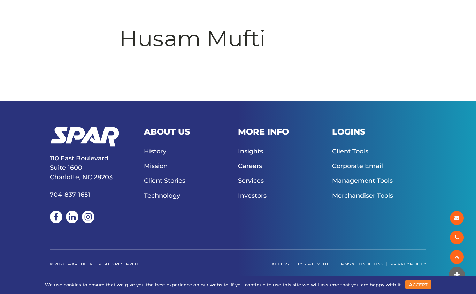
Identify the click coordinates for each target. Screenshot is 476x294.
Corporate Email (357, 166)
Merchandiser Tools (362, 195)
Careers (250, 14)
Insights (204, 14)
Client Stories (164, 180)
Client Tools (350, 151)
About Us (103, 14)
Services (158, 14)
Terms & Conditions (359, 263)
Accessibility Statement (300, 263)
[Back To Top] (457, 257)
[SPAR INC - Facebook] (56, 217)
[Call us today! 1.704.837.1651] (457, 237)
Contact (372, 14)
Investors (421, 14)
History (155, 151)
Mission (156, 166)
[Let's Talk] (457, 218)
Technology (162, 195)
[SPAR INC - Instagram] (88, 217)
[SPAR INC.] (37, 14)
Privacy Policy (408, 263)
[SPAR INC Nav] (464, 14)
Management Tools (362, 180)
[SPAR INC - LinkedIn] (72, 217)
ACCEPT (418, 284)
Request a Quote (311, 14)
